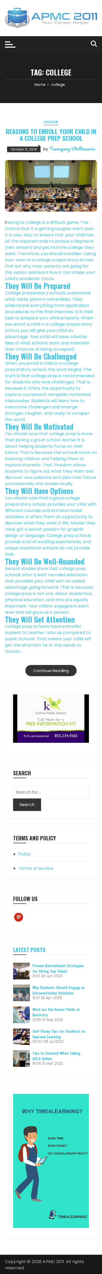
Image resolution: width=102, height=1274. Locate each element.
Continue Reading (51, 670)
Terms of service (35, 868)
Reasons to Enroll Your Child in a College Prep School (51, 134)
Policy (24, 854)
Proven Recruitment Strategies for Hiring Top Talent (58, 968)
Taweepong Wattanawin (72, 148)
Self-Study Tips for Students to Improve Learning (58, 1033)
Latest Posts (29, 950)
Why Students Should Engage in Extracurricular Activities (58, 990)
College (51, 121)
